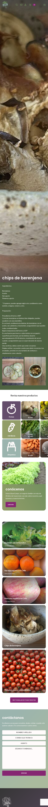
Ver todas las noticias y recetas (24, 700)
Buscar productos (16, 5)
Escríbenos (21, 5)
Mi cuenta (25, 5)
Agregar (30, 410)
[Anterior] (44, 410)
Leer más (11, 504)
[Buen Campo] (5, 4)
